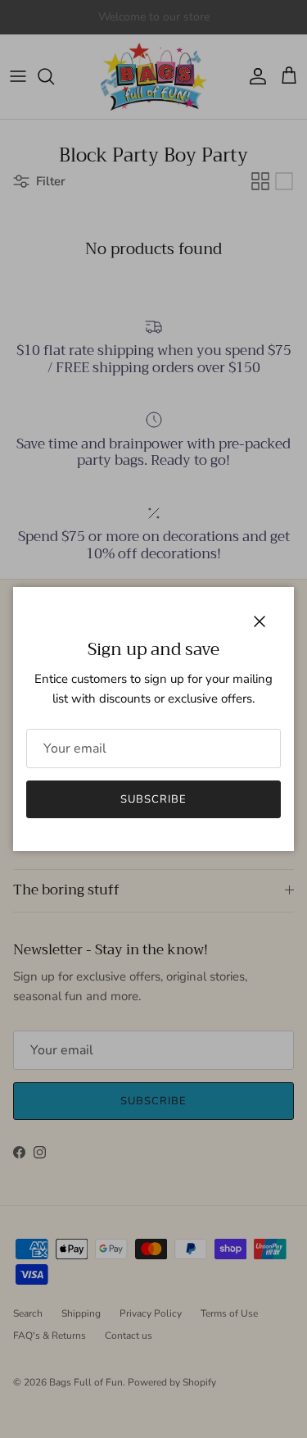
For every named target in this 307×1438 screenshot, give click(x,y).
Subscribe (153, 799)
